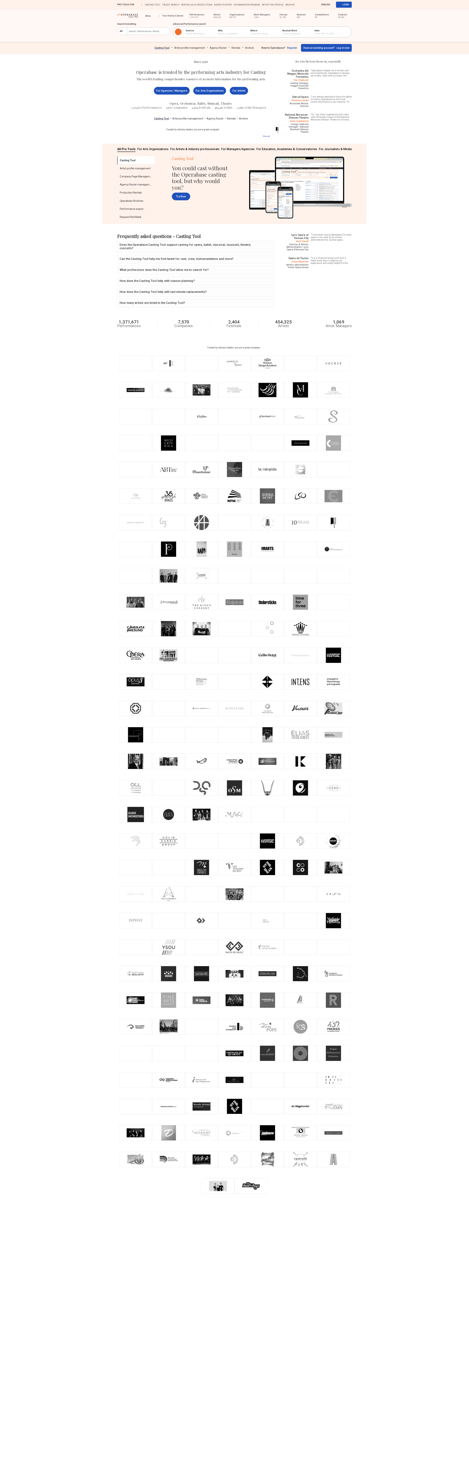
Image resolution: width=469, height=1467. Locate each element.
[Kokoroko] (135, 576)
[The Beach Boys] (250, 1186)
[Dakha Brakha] (201, 443)
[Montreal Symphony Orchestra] (234, 788)
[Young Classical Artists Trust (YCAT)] (168, 1053)
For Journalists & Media (335, 149)
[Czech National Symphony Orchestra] (300, 788)
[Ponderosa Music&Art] (201, 761)
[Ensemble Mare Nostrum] (333, 1106)
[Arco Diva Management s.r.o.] (234, 628)
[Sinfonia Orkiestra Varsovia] (333, 920)
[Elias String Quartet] (300, 735)
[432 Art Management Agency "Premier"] (333, 1027)
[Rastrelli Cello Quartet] (300, 1159)
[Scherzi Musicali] (168, 602)
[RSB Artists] (201, 1053)
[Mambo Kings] (135, 947)
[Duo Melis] (234, 655)
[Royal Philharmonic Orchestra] (300, 1053)
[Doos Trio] (333, 761)
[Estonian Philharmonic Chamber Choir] (267, 682)
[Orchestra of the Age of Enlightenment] (201, 1080)
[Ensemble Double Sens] (168, 1027)
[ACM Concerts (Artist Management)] (300, 920)
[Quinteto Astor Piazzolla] (135, 761)
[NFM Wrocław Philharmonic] (234, 496)
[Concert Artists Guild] (333, 469)
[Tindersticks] (267, 602)
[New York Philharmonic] (234, 1106)
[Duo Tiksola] (135, 1106)
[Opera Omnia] (300, 1133)
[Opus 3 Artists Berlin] (135, 682)
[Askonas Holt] (201, 522)
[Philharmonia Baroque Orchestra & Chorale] (201, 682)
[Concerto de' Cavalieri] (135, 496)
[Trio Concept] (267, 920)
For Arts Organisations (210, 90)
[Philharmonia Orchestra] (300, 947)
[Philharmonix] (168, 655)
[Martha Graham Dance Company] (234, 920)
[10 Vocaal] (300, 522)
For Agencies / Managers (171, 90)
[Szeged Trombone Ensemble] (234, 390)
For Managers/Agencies (238, 149)
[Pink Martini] (300, 894)
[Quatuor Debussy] (201, 920)
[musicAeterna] (168, 443)
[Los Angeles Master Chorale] (300, 390)
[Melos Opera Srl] (201, 867)
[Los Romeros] (201, 1159)
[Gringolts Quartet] (234, 1053)
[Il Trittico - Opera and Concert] (234, 735)
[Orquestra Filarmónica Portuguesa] (333, 682)
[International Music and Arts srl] (267, 549)
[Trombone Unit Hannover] (333, 708)
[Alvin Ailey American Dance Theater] (267, 522)
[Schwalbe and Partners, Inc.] (234, 416)
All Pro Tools (126, 149)
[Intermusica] (201, 1000)
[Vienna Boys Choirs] (267, 363)
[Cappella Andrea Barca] (168, 416)
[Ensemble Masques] (135, 1027)
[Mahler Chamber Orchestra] (234, 1133)
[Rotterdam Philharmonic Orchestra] (135, 708)
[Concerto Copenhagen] (300, 867)
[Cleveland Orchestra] (201, 974)
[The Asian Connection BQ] (333, 576)
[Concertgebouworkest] (168, 974)
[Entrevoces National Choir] (135, 549)
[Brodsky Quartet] (267, 390)
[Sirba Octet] (267, 496)
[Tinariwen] (135, 1080)
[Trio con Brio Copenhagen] (267, 628)
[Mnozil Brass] (333, 841)
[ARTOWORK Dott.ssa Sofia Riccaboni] (135, 363)
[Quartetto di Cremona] (267, 735)
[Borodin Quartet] (234, 1000)
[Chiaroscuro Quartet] (135, 894)
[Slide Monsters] (135, 814)
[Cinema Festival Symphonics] (201, 655)
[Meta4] (168, 576)
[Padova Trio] (201, 363)
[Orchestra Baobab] (234, 974)
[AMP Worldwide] (333, 947)
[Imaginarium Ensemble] (234, 522)
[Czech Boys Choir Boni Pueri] (234, 708)
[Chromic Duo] (201, 894)
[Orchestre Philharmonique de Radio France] (168, 1080)
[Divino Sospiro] (300, 628)
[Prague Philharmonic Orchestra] (333, 1053)
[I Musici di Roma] (234, 814)
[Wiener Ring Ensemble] (333, 602)
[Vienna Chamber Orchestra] (234, 1080)
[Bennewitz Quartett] (300, 814)
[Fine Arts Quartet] (168, 1000)
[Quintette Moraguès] (135, 602)
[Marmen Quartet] (135, 390)
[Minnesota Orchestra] (267, 708)
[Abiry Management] (333, 628)
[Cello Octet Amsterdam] (267, 655)
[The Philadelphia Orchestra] (168, 549)
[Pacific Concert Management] (168, 735)
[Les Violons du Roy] (234, 867)
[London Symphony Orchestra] (300, 496)
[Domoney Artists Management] (168, 1133)
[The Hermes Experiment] (168, 390)
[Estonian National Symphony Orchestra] (333, 894)
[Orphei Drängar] (267, 788)
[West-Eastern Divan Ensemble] (300, 841)
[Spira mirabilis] (135, 1053)
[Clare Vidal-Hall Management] (267, 814)
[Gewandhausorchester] (234, 469)
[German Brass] (168, 522)
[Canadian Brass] (135, 1159)
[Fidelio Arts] (300, 363)
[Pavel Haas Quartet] (300, 655)
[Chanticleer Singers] (201, 469)
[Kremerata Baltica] (135, 920)
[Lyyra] (168, 814)
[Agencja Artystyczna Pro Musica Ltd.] (168, 788)
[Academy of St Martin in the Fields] (201, 1133)
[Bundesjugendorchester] (168, 920)
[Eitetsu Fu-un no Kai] (135, 469)
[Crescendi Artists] (300, 416)
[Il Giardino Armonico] (267, 1159)
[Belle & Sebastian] (333, 814)
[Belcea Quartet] (201, 390)
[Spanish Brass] (168, 496)
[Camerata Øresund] (135, 628)
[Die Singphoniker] (300, 1106)
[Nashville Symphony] (333, 390)
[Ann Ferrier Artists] (201, 947)
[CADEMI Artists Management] (333, 496)
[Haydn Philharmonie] (267, 1053)
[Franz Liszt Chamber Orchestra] (300, 974)
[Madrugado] (135, 443)
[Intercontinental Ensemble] (300, 682)
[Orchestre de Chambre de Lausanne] (135, 788)
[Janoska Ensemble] (267, 1106)
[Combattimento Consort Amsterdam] (201, 841)
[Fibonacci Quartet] (135, 735)
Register (292, 47)
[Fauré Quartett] (300, 443)
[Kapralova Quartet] (168, 708)
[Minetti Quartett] (234, 841)
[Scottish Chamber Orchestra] (135, 841)
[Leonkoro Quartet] (267, 1000)
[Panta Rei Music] (234, 947)
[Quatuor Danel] (267, 443)
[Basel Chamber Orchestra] (168, 1106)
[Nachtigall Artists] (267, 416)
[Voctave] (300, 708)
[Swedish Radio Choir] (333, 1000)
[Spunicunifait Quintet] (234, 894)
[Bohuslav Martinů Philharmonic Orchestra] (300, 1000)
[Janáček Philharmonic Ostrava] (333, 1080)
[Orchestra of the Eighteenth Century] (333, 735)
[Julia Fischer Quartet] (135, 1133)
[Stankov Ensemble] (333, 416)
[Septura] (135, 974)
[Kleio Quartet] (201, 549)
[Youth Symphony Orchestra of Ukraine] (168, 947)
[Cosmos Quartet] (333, 788)
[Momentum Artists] (300, 1080)
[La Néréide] (267, 469)
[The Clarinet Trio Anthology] (218, 1186)
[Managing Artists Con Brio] (267, 1080)
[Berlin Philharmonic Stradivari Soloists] (267, 576)
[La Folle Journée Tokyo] (201, 708)
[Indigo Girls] (333, 1133)
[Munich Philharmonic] (277, 129)
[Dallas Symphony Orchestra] (168, 1159)
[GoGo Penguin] (201, 735)
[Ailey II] (333, 1159)
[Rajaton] (234, 602)
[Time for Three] (300, 602)
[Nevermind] (333, 867)
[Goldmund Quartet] (300, 469)
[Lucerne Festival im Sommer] (333, 655)
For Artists (238, 90)
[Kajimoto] (300, 761)
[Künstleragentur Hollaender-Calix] (267, 974)
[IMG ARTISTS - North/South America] (135, 416)
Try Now (181, 196)
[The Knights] (201, 416)
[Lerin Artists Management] (333, 549)
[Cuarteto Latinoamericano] (267, 761)
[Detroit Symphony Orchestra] (201, 496)
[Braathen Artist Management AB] (234, 1027)
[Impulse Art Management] (267, 894)
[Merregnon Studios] (135, 867)
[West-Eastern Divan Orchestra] (234, 1159)
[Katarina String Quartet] (168, 682)
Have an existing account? (326, 47)
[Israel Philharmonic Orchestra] (234, 761)
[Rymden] (201, 628)
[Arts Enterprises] (168, 894)
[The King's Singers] (300, 1027)
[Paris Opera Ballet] (135, 655)
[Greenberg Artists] (234, 443)
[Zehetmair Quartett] (201, 814)
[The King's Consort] (201, 602)
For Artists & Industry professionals (194, 149)
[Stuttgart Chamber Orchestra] (333, 974)
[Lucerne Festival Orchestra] (267, 841)
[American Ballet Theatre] (168, 469)
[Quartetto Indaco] (234, 363)
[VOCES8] (333, 363)
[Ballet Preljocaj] (267, 1133)
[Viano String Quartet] (168, 628)
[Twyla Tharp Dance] (201, 1027)
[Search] (166, 31)
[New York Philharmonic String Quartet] (267, 867)
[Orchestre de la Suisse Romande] (234, 549)
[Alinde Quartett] (201, 576)
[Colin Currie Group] (168, 841)
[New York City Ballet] (234, 682)
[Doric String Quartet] (201, 788)
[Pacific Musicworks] (267, 947)
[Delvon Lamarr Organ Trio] (234, 576)
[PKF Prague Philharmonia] (168, 363)
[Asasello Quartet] (135, 522)
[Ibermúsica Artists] (168, 867)
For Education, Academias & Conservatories (286, 149)
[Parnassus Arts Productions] (135, 1000)
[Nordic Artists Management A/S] (201, 1106)
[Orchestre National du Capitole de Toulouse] (333, 443)
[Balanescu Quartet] (300, 576)
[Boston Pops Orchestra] (267, 1027)
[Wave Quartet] (300, 549)
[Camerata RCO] (168, 761)
